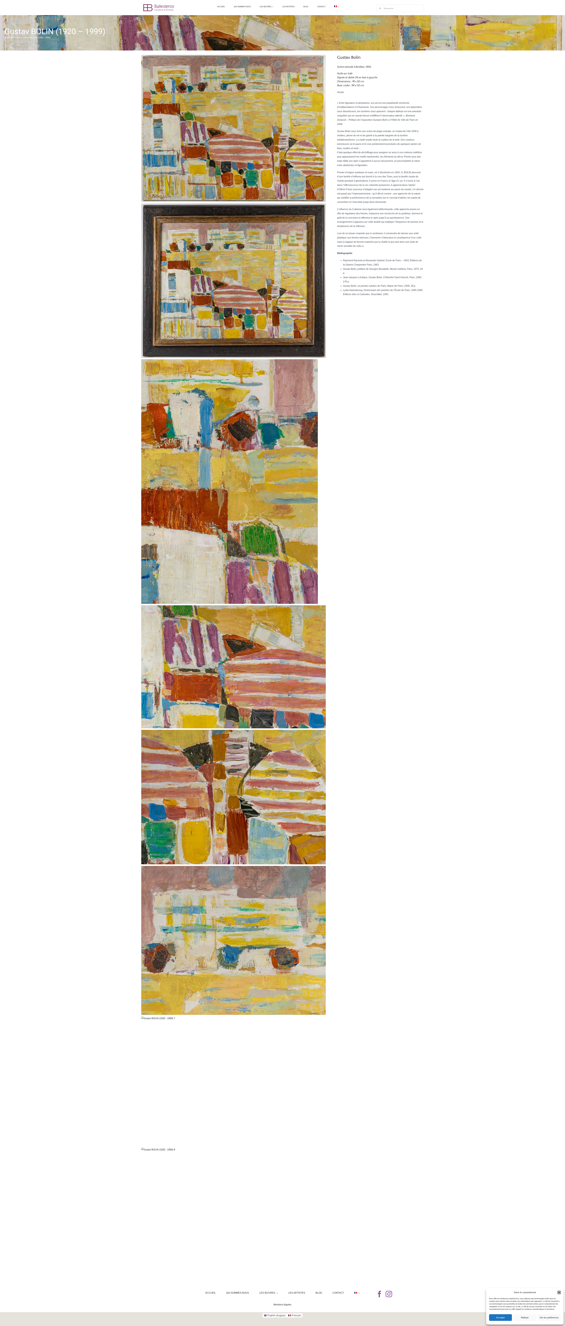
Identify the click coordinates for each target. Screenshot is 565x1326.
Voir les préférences (549, 1317)
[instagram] (389, 1294)
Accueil (7, 37)
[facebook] (379, 1294)
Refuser (525, 1317)
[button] (559, 1292)
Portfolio (17, 37)
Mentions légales (282, 1304)
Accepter (500, 1317)
